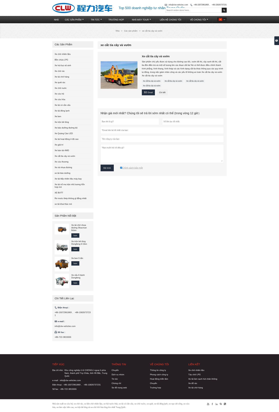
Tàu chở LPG (194, 374)
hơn (75, 235)
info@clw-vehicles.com (65, 326)
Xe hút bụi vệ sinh (63, 65)
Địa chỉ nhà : (58, 370)
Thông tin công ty (158, 370)
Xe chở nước (61, 88)
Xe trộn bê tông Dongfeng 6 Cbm (79, 242)
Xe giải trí (59, 145)
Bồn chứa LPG (61, 60)
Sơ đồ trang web (119, 387)
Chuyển (115, 370)
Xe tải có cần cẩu (62, 105)
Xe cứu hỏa (60, 99)
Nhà (56, 19)
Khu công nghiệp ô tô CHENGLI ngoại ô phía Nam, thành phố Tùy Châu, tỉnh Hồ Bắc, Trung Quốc (86, 373)
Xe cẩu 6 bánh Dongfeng (78, 276)
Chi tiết (162, 92)
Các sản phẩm (73, 19)
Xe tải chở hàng (62, 77)
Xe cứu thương (61, 162)
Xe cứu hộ (59, 94)
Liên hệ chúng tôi (170, 19)
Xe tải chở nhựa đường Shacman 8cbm (79, 227)
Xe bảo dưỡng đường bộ (66, 128)
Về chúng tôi (198, 19)
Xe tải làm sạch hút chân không (202, 379)
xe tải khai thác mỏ (63, 204)
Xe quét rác (60, 82)
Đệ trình (107, 168)
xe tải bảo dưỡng (62, 173)
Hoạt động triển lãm (159, 379)
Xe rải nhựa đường (63, 167)
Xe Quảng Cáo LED (64, 133)
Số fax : (55, 389)
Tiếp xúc (58, 364)
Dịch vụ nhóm (118, 374)
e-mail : (55, 380)
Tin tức (95, 19)
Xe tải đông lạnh (62, 111)
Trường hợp (155, 387)
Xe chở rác (60, 71)
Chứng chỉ (116, 383)
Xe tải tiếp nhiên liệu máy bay (68, 179)
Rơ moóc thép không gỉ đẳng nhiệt (70, 198)
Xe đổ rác (192, 383)
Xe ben (58, 116)
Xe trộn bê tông (62, 122)
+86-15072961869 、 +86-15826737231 (210, 5)
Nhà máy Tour (140, 19)
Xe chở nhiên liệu (63, 54)
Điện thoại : (57, 385)
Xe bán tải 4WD (62, 150)
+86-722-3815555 (63, 337)
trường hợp (116, 19)
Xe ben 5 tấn (77, 258)
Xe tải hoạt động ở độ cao (66, 139)
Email (148, 92)
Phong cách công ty (159, 374)
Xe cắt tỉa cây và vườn (151, 81)
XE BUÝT (59, 192)
